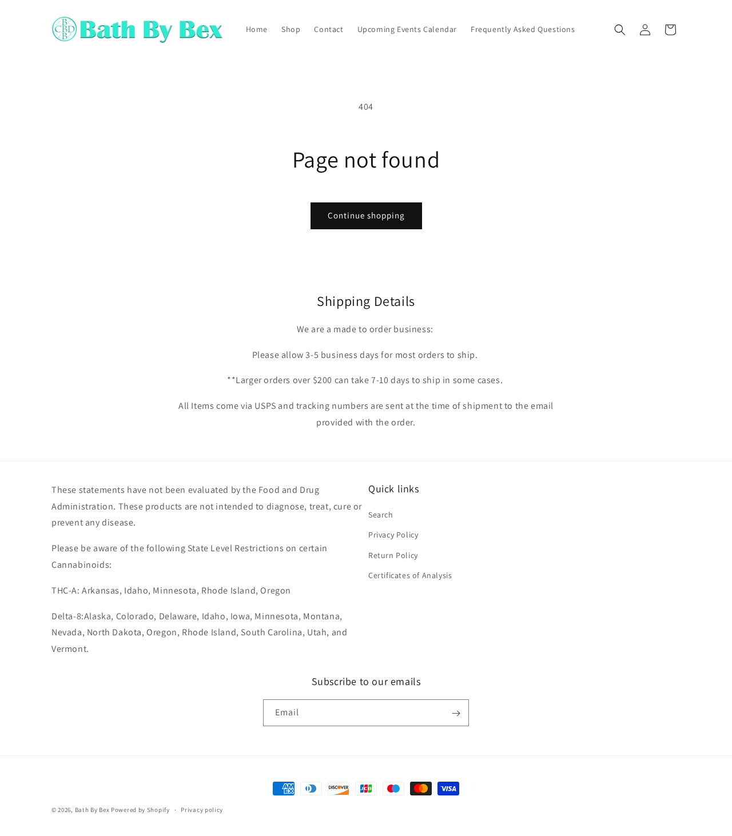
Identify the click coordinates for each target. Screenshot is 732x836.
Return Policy (393, 555)
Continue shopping (366, 215)
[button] (619, 29)
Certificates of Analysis (410, 575)
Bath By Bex (92, 810)
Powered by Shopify (140, 810)
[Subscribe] (455, 713)
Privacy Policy (393, 535)
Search (380, 514)
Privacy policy (202, 809)
